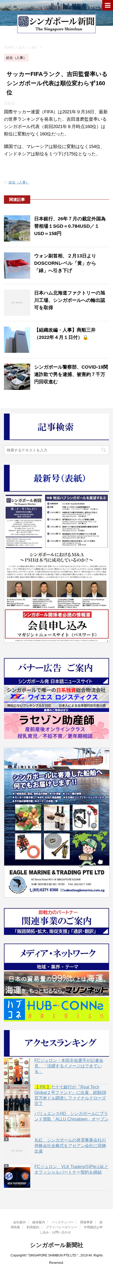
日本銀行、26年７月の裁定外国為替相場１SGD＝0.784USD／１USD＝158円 (70, 226)
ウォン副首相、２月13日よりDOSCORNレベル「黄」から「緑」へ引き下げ (65, 263)
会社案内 (19, 1222)
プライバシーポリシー (61, 1227)
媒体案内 (38, 1222)
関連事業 (86, 1222)
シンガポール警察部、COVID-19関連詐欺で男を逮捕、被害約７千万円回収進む (71, 374)
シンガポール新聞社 (56, 1245)
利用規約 (33, 1227)
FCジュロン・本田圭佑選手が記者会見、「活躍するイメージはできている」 (68, 1066)
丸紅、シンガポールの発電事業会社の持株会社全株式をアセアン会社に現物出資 (70, 1145)
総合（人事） (19, 182)
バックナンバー (63, 1222)
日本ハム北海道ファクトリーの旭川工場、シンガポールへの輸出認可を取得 (69, 300)
